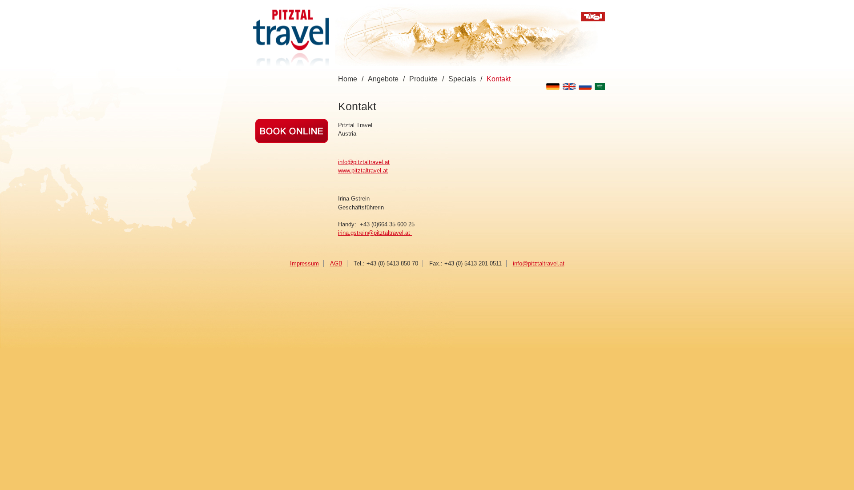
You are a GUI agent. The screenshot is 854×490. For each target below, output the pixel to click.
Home (347, 79)
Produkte (423, 79)
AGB (336, 263)
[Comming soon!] (291, 141)
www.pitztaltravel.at (363, 170)
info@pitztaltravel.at (364, 162)
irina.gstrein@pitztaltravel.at (375, 232)
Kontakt (499, 79)
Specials (462, 79)
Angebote (383, 79)
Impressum (304, 263)
